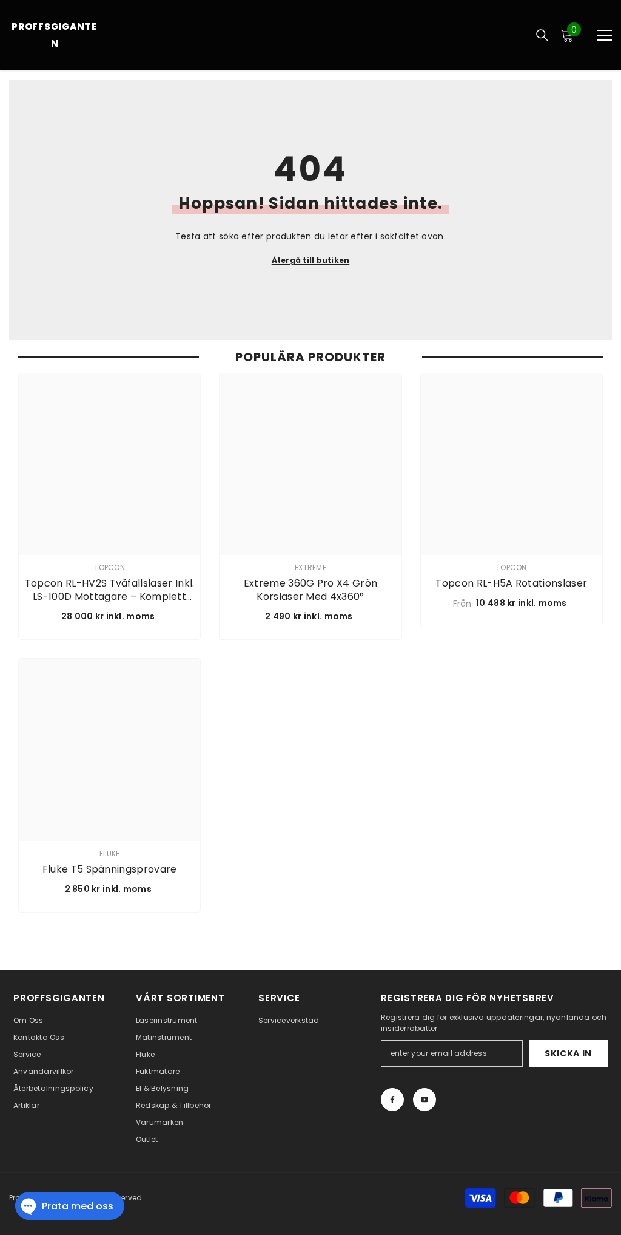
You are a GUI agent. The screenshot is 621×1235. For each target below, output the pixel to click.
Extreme (310, 567)
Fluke (109, 853)
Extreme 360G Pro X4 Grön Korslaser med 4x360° (311, 590)
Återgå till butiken (311, 260)
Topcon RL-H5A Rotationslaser (511, 583)
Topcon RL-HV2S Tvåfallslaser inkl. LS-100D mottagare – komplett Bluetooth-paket (110, 590)
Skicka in (568, 1053)
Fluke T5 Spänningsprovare (109, 869)
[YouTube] (424, 1099)
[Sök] (542, 35)
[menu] (604, 35)
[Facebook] (392, 1099)
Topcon (109, 567)
